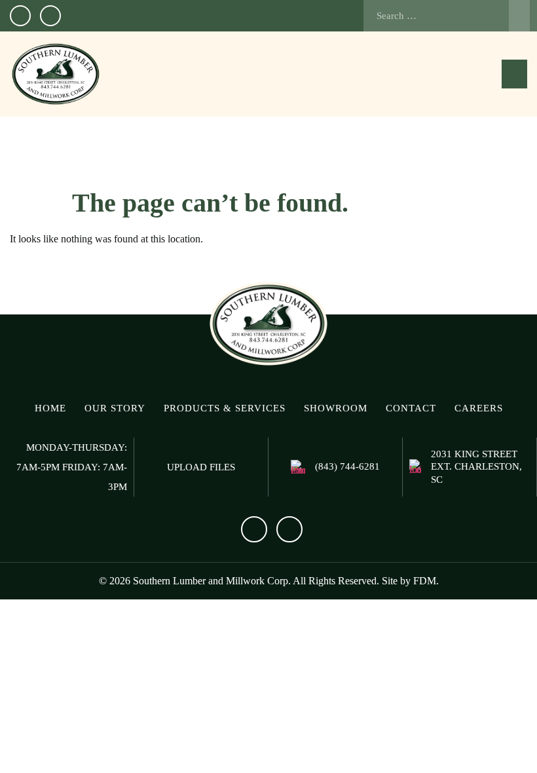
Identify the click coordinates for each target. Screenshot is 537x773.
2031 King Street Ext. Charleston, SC (476, 467)
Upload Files (201, 467)
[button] (514, 74)
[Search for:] (446, 15)
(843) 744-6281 (347, 466)
